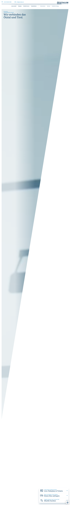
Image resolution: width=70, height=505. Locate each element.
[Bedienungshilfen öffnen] (67, 502)
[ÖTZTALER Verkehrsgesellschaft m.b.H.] (61, 3)
